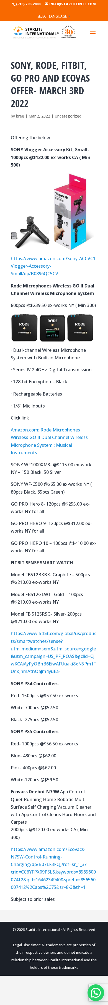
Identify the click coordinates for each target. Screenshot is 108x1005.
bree (20, 116)
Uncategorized (68, 116)
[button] (96, 992)
